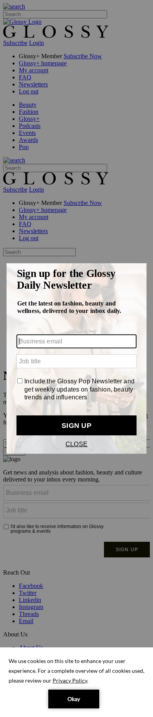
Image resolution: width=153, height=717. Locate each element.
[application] (76, 682)
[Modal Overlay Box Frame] (76, 358)
